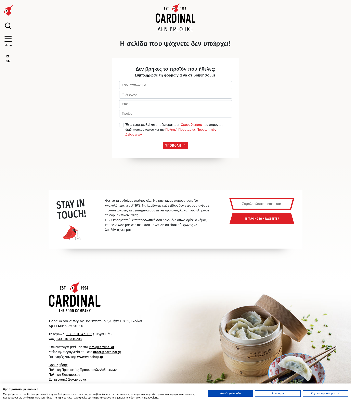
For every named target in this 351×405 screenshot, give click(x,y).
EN (8, 56)
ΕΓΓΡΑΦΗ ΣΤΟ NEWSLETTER (262, 218)
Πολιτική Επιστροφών (64, 374)
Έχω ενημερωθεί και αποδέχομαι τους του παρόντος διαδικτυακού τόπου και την (174, 129)
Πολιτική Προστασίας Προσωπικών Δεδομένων (83, 370)
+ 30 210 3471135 (79, 334)
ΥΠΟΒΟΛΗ (173, 145)
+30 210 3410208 (69, 339)
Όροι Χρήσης (58, 365)
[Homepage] (176, 13)
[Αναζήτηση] (8, 26)
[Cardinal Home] (75, 296)
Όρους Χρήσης (192, 124)
